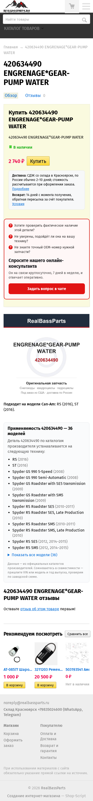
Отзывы (33, 95)
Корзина (11, 733)
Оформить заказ (13, 743)
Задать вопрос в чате (46, 288)
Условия (18, 204)
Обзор (11, 95)
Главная (11, 47)
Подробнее (20, 189)
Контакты (48, 757)
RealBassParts (53, 788)
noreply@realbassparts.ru (26, 702)
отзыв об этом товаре (39, 609)
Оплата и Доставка (48, 736)
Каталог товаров (22, 28)
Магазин (11, 725)
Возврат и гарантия (49, 748)
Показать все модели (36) (34, 555)
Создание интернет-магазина (33, 796)
